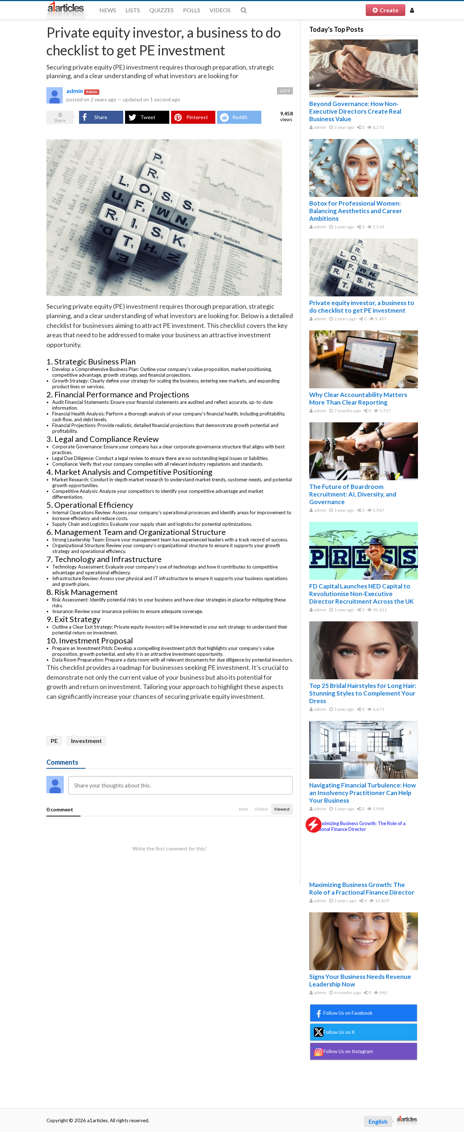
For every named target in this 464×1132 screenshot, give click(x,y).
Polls (191, 10)
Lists (132, 10)
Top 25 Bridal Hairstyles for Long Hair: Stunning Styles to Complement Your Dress (362, 693)
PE (54, 740)
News (107, 10)
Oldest (261, 809)
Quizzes (161, 10)
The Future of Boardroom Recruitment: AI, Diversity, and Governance (352, 494)
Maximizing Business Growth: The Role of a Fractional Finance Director (361, 888)
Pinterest (197, 117)
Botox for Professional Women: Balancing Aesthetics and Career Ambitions (355, 210)
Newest (282, 809)
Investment (86, 740)
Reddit (240, 117)
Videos (220, 10)
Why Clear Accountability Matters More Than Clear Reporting (358, 398)
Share (100, 117)
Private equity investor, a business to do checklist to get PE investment (361, 306)
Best (243, 809)
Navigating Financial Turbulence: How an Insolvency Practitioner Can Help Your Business (362, 792)
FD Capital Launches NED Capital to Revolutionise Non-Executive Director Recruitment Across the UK (361, 593)
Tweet (148, 117)
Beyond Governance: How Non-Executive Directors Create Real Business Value (355, 111)
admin (74, 90)
